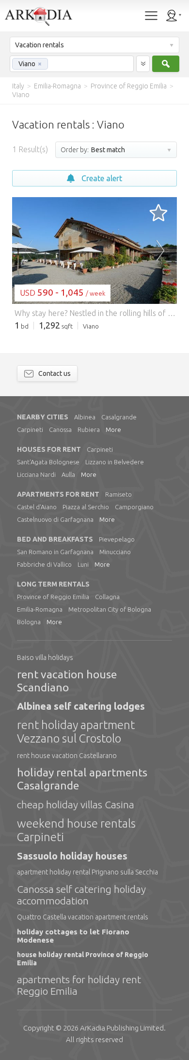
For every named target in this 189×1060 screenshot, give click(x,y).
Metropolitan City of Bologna (109, 609)
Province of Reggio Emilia (53, 596)
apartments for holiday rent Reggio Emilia (79, 985)
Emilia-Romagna (40, 609)
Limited (122, 1028)
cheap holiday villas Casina (75, 804)
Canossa (60, 429)
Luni (83, 564)
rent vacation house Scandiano (67, 680)
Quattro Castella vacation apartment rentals (82, 917)
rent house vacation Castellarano (67, 755)
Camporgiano (134, 506)
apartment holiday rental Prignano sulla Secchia (87, 872)
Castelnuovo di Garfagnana (55, 519)
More (113, 429)
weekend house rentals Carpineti (76, 830)
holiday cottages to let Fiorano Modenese (73, 936)
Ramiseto (118, 494)
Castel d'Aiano (37, 506)
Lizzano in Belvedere (114, 461)
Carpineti (30, 429)
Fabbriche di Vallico (44, 564)
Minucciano (115, 551)
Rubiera (89, 429)
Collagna (107, 596)
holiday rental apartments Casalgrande (82, 778)
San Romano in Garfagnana (55, 551)
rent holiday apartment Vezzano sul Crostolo (76, 731)
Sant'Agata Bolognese (48, 461)
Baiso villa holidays (45, 657)
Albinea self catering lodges (81, 706)
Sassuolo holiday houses (72, 855)
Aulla (68, 474)
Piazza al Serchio (86, 506)
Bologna (29, 621)
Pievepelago (117, 539)
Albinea (84, 417)
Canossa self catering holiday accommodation (81, 894)
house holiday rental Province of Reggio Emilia (82, 958)
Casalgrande (119, 417)
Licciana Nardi (36, 474)
